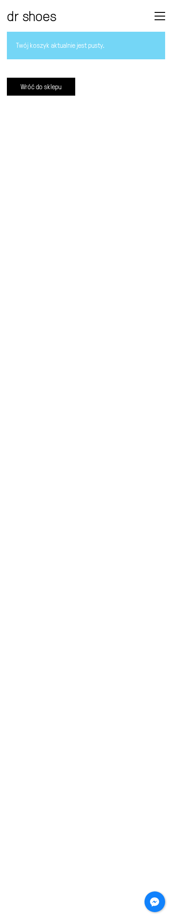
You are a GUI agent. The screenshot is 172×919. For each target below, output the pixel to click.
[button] (160, 16)
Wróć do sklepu (41, 86)
